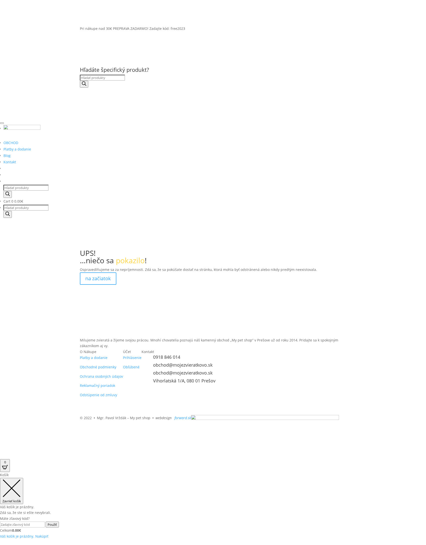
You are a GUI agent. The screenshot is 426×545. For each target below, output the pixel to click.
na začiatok (98, 278)
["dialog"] (213, 505)
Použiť (52, 524)
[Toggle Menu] (2, 123)
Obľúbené (131, 367)
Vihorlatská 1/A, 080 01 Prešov (184, 381)
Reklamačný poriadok (97, 385)
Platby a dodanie (17, 149)
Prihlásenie (132, 357)
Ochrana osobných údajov (101, 376)
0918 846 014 (166, 357)
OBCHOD (10, 142)
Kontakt (9, 162)
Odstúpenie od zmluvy (98, 395)
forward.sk (182, 417)
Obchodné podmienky (98, 367)
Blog (7, 155)
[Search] (84, 84)
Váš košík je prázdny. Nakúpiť (24, 536)
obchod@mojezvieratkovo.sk (183, 365)
